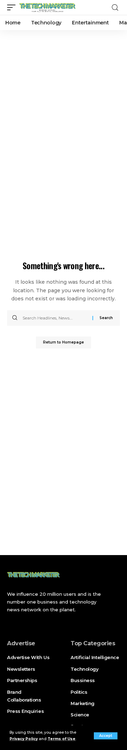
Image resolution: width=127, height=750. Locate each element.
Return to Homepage (63, 342)
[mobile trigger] (13, 7)
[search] (115, 7)
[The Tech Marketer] (47, 7)
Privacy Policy (24, 739)
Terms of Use (61, 739)
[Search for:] (54, 318)
